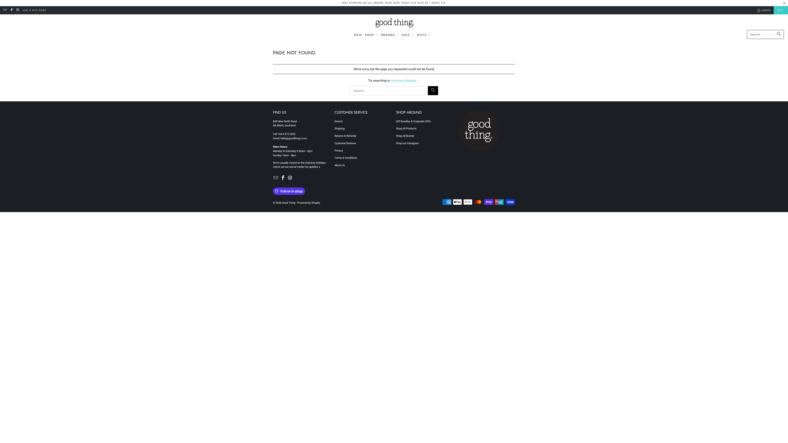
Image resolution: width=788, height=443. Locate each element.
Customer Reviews (345, 143)
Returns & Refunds (345, 135)
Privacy (338, 150)
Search (338, 121)
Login (766, 10)
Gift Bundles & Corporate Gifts (413, 121)
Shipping (339, 128)
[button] (372, 35)
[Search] (779, 34)
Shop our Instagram (407, 143)
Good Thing (289, 202)
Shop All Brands (405, 135)
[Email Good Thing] (5, 10)
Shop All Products (406, 128)
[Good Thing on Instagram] (17, 10)
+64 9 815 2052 (34, 10)
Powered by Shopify (308, 202)
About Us (339, 165)
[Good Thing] (394, 23)
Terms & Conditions (345, 157)
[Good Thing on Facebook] (11, 10)
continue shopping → (405, 80)
